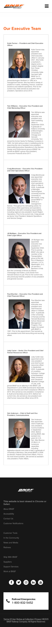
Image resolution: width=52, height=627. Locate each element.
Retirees (7, 547)
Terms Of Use (9, 619)
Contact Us (8, 518)
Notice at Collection (25, 619)
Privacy (38, 619)
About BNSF (8, 509)
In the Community (11, 538)
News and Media (10, 542)
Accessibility (8, 514)
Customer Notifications (13, 523)
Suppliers (7, 562)
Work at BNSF (9, 571)
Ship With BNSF (10, 557)
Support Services (10, 566)
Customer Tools (10, 533)
